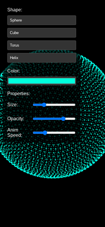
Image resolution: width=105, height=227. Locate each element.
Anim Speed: (14, 132)
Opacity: (15, 118)
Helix (14, 58)
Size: (12, 104)
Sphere (16, 20)
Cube (14, 33)
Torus (14, 45)
